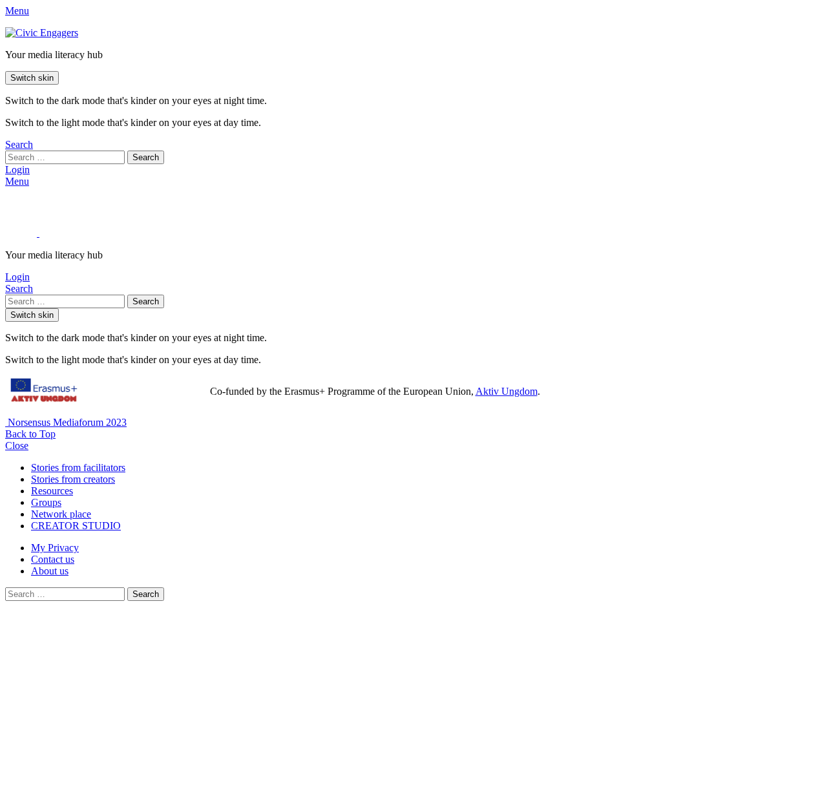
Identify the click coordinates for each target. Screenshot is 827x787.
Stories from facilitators (78, 467)
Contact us (52, 559)
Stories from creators (73, 479)
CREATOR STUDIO (76, 525)
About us (49, 570)
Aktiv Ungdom (507, 391)
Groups (46, 502)
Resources (52, 490)
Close (16, 445)
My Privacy (55, 547)
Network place (61, 514)
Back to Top (30, 433)
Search (145, 157)
